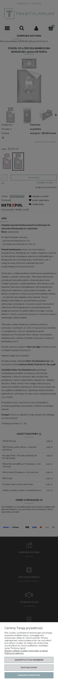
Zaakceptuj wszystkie (29, 675)
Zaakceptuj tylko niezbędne (29, 660)
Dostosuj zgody (29, 668)
